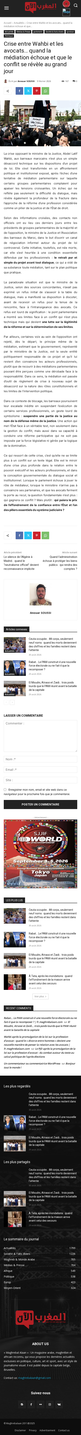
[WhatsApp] (45, 91)
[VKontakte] (59, 1404)
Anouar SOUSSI (26, 81)
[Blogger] (22, 1404)
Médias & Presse (23, 31)
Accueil (7, 22)
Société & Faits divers (54, 31)
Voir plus (39, 996)
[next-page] (12, 702)
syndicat (70, 31)
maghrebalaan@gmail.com (34, 1378)
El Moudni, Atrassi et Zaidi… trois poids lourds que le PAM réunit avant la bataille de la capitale (53, 686)
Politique (9, 36)
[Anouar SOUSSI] (6, 81)
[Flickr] (40, 1404)
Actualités (19, 22)
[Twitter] (28, 91)
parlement (37, 31)
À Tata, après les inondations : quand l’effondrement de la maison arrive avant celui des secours (50, 980)
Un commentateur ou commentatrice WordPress (32, 1063)
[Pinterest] (36, 91)
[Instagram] (49, 1404)
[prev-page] (6, 702)
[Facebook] (19, 91)
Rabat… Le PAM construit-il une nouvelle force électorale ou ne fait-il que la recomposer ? (52, 665)
